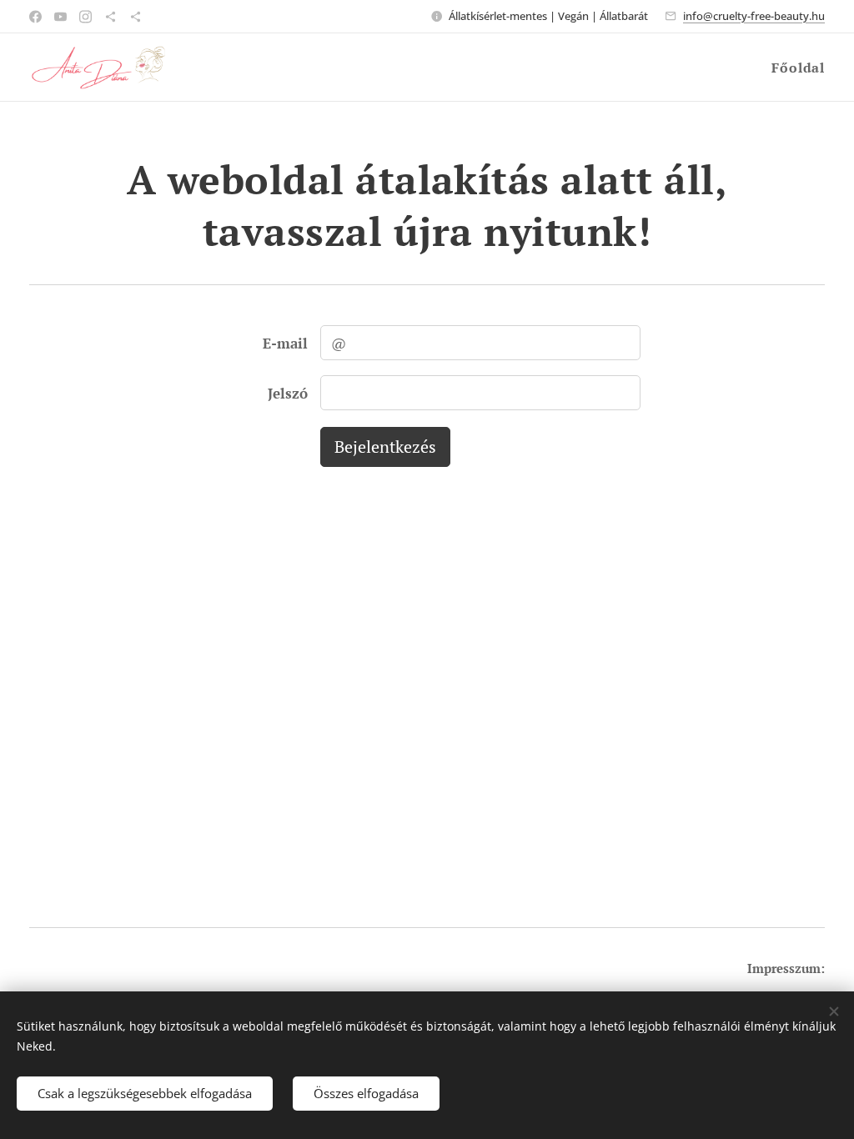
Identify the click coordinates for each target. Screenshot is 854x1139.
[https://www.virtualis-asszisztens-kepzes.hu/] (135, 17)
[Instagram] (85, 17)
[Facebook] (35, 17)
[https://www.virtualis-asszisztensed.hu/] (110, 17)
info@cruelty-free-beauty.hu (754, 15)
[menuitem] (796, 67)
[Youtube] (60, 17)
